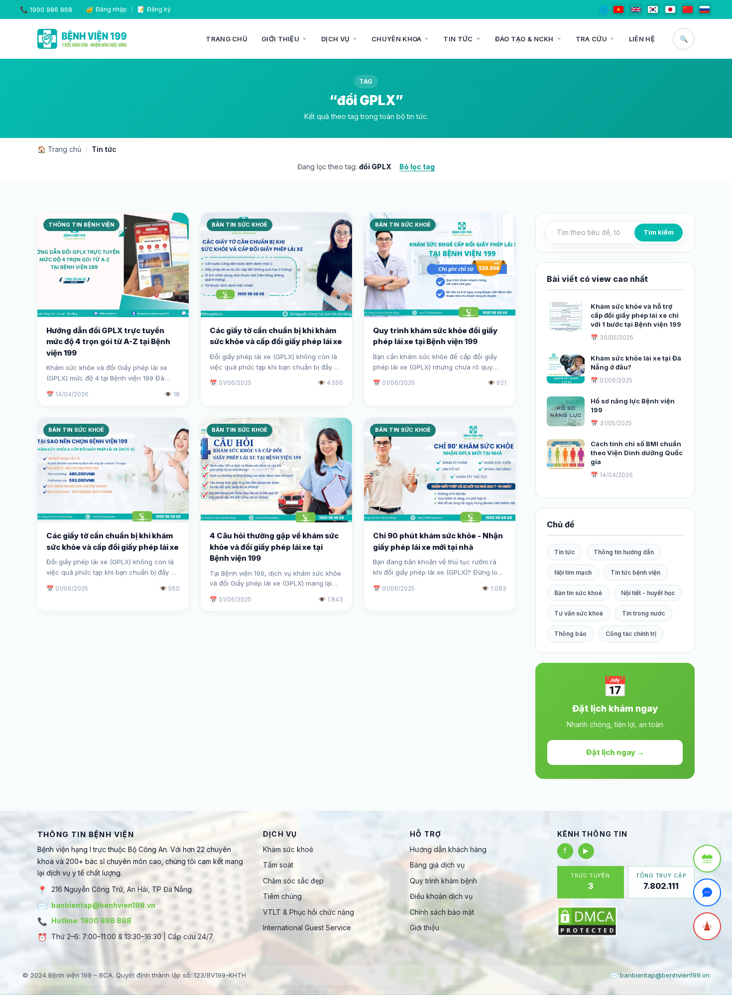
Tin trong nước (643, 613)
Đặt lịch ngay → (615, 752)
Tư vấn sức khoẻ (578, 613)
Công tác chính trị (631, 633)
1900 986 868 (51, 9)
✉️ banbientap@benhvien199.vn (660, 975)
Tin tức (458, 39)
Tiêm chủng (282, 896)
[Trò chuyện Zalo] (707, 892)
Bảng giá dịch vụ (437, 865)
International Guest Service (307, 927)
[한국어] (653, 9)
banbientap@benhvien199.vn (103, 905)
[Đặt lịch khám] (707, 858)
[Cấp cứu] (707, 926)
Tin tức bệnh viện (635, 572)
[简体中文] (687, 9)
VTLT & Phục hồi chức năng (308, 912)
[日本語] (670, 9)
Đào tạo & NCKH (524, 39)
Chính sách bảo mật (442, 912)
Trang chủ (226, 39)
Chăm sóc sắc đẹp (293, 880)
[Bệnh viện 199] (82, 39)
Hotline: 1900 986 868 (91, 920)
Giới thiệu (280, 39)
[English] (635, 9)
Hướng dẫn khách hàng (448, 849)
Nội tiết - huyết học (648, 593)
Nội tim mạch (573, 572)
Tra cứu (591, 39)
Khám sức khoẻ (288, 849)
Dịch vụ (335, 39)
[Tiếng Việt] (618, 9)
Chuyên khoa (396, 39)
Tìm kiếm (658, 232)
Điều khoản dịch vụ (441, 896)
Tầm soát (278, 865)
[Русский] (704, 9)
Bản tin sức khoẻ (578, 593)
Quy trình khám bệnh (443, 880)
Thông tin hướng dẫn (624, 552)
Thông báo (570, 633)
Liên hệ (642, 39)
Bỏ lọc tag (417, 166)
